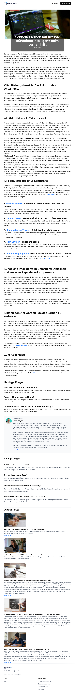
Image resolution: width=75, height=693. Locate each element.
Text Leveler (13, 241)
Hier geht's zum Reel (19, 345)
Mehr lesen (7, 535)
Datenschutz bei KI (43, 686)
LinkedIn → (16, 450)
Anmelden (55, 3)
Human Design (14, 218)
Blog (5, 681)
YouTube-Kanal (44, 258)
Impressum (41, 689)
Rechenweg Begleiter (17, 253)
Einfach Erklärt (13, 203)
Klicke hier (37, 373)
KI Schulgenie (50, 194)
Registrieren (66, 3)
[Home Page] (15, 3)
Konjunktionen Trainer (18, 230)
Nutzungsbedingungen (44, 681)
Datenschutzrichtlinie (44, 684)
